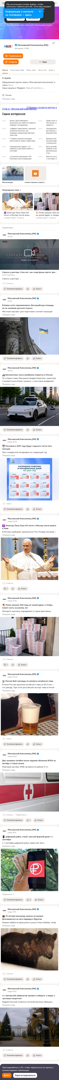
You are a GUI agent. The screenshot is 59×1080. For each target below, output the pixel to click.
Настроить (33, 18)
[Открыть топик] (17, 206)
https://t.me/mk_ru (34, 88)
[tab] (5, 70)
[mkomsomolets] (4, 235)
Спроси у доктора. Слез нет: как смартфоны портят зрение (29, 272)
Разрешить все (16, 18)
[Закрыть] (39, 11)
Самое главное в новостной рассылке (35, 182)
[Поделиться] (27, 289)
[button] (13, 55)
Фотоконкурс (7, 182)
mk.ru (10, 85)
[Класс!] (3, 283)
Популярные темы (10, 190)
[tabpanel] (29, 642)
